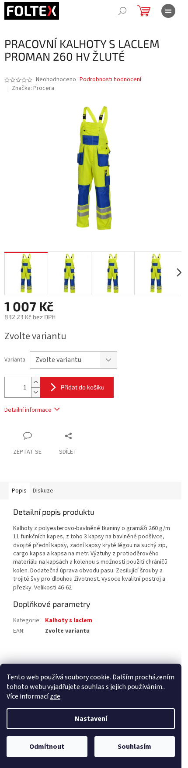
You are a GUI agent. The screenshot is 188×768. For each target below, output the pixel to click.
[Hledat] (122, 11)
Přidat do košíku (82, 387)
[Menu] (168, 11)
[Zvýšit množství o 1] (35, 382)
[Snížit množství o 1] (35, 392)
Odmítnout (46, 746)
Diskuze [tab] (43, 490)
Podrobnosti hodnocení (110, 80)
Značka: (33, 88)
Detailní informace (28, 410)
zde (55, 696)
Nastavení (91, 718)
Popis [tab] (19, 490)
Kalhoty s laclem (68, 620)
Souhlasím (134, 746)
